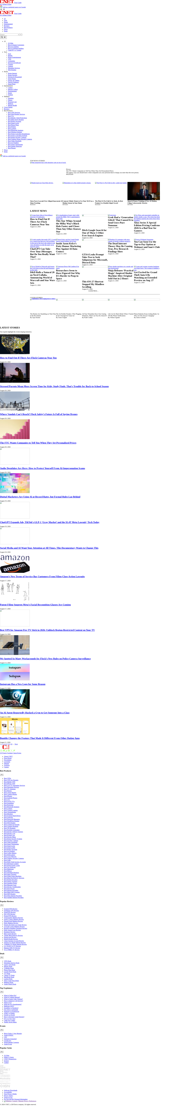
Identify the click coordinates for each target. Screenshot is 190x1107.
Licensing (7, 762)
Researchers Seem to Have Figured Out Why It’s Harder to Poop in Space (68, 274)
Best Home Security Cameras (17, 137)
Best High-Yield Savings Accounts (15, 862)
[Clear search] (19, 35)
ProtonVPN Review (10, 916)
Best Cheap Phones (10, 792)
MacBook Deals (9, 977)
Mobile (10, 55)
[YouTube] (4, 751)
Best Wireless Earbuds (15, 132)
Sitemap (6, 763)
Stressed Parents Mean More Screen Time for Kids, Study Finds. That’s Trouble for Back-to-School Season (54, 386)
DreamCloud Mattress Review (13, 921)
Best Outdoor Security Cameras (14, 858)
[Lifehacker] (5, 1077)
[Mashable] (5, 1079)
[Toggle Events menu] (2, 1030)
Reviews (6, 26)
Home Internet (12, 73)
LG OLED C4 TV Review (12, 946)
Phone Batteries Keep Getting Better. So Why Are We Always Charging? (146, 315)
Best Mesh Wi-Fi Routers (16, 119)
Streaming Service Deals (11, 963)
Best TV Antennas (10, 789)
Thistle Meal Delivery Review (13, 935)
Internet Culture (13, 89)
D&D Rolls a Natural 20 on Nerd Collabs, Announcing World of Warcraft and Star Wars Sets (42, 277)
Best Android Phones (10, 798)
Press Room (7, 758)
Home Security (12, 75)
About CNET (8, 756)
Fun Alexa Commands (11, 1010)
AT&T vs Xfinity (9, 1013)
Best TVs (11, 116)
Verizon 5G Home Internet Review (15, 942)
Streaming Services (14, 68)
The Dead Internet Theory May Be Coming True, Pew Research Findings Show (120, 247)
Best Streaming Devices (11, 787)
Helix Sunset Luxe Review (12, 930)
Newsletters (7, 760)
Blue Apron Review (10, 934)
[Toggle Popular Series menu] (2, 1052)
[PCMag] (3, 1073)
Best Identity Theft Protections (17, 118)
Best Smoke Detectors (15, 146)
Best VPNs (7, 778)
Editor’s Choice (9, 1057)
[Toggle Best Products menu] (2, 775)
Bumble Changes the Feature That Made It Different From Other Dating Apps (40, 738)
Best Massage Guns (10, 885)
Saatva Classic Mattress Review (14, 919)
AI (5, 18)
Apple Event (8, 1044)
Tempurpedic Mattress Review (13, 918)
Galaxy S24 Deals (9, 964)
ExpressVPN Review (10, 909)
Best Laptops (12, 128)
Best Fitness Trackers (10, 881)
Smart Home (12, 79)
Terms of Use (8, 1097)
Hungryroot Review (10, 937)
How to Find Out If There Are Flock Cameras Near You (40, 222)
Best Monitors (8, 814)
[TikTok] (7, 751)
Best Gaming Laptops (11, 810)
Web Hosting (12, 70)
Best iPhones (8, 796)
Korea (19, 753)
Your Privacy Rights (10, 1094)
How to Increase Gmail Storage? (14, 1017)
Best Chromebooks (10, 812)
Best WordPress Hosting (11, 821)
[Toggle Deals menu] (2, 958)
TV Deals (7, 973)
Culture (10, 87)
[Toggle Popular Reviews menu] (2, 905)
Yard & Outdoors (13, 82)
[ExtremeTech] (5, 1083)
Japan (15, 753)
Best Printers (12, 127)
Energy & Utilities (13, 80)
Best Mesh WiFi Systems (12, 892)
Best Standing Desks (10, 883)
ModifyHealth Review (11, 939)
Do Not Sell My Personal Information (16, 1099)
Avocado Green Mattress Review (14, 926)
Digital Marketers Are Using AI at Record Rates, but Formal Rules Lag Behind (40, 496)
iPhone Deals (8, 966)
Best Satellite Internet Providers (14, 897)
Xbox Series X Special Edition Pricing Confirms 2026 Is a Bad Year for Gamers (147, 226)
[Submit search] (21, 35)
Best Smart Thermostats (15, 144)
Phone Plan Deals (9, 970)
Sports (10, 93)
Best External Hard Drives (12, 816)
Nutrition (11, 98)
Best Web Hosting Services (16, 114)
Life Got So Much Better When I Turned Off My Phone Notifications (120, 315)
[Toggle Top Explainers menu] (2, 992)
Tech (5, 20)
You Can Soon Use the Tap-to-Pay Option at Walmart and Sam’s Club (147, 244)
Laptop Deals (8, 979)
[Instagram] (1, 751)
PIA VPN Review (9, 914)
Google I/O (7, 1040)
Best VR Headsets (9, 828)
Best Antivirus (8, 817)
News (6, 29)
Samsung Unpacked (10, 1039)
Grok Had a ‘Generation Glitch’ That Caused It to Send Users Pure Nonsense (120, 221)
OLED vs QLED (9, 1015)
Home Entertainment (14, 57)
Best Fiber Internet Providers (13, 896)
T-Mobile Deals (9, 968)
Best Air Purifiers (13, 143)
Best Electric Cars (9, 833)
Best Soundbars (9, 803)
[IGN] (5, 1087)
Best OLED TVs (9, 801)
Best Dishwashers (9, 855)
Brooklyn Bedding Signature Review (15, 928)
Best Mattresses (9, 869)
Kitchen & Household (15, 77)
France (4, 753)
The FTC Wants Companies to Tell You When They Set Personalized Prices (90, 171)
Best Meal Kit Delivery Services (14, 878)
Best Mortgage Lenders (11, 864)
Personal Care (12, 102)
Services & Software (14, 63)
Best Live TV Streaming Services (14, 785)
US (1, 753)
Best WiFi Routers (9, 894)
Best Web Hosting (9, 823)
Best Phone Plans (13, 125)
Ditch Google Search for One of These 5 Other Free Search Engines (94, 233)
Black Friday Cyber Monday (13, 1033)
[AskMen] (5, 1081)
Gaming (10, 64)
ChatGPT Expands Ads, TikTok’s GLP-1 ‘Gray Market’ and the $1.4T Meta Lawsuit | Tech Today (49, 522)
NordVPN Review (10, 912)
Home (6, 22)
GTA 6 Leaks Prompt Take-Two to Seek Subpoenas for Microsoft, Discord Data (95, 258)
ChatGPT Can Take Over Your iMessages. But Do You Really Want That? (42, 253)
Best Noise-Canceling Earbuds (17, 135)
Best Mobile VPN (9, 782)
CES (5, 1037)
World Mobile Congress (11, 1042)
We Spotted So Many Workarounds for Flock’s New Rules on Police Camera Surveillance (45, 658)
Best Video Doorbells (14, 141)
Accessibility (8, 1092)
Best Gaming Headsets (11, 826)
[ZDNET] (5, 1070)
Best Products (8, 27)
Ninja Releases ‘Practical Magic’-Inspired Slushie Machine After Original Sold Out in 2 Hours (120, 274)
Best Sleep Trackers (10, 874)
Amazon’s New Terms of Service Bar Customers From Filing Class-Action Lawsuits (42, 576)
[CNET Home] (6, 748)
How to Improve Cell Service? (13, 1001)
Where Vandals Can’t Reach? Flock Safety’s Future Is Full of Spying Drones (38, 414)
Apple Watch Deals (10, 984)
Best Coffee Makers (10, 853)
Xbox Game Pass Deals (11, 980)
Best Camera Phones (10, 794)
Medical (10, 103)
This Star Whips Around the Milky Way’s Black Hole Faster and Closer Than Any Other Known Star (68, 226)
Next (100, 291)
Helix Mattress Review (11, 923)
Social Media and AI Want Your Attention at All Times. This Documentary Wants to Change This (49, 548)
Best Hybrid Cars (9, 835)
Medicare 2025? (9, 1006)
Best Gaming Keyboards (11, 824)
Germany (10, 753)
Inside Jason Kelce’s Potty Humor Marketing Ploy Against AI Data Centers (68, 247)
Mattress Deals (8, 982)
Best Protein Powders (10, 880)
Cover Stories (8, 107)
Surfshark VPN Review (11, 910)
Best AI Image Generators (16, 45)
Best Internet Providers (11, 890)
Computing (11, 61)
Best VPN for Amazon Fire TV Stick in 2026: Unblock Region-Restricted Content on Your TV (47, 630)
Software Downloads (10, 1090)
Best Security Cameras (11, 840)
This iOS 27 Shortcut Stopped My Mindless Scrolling (93, 284)
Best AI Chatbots (13, 47)
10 (96, 291)
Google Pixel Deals (10, 972)
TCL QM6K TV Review (12, 950)
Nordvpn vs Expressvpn (11, 1011)
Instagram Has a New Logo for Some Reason (22, 684)
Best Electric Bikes (10, 837)
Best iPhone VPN (9, 784)
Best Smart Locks (13, 123)
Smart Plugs (11, 84)
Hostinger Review (9, 932)
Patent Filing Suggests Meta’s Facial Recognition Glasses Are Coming (35, 604)
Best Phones (12, 148)
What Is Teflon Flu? (10, 995)
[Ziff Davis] (2, 1068)
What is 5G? (8, 1002)
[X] (11, 751)
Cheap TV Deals (9, 975)
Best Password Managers (12, 819)
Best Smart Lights (9, 848)
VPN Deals (7, 961)
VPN (9, 59)
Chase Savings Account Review (14, 941)
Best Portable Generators (11, 830)
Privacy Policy (8, 1096)
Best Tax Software (10, 867)
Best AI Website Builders (16, 48)
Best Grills (7, 860)
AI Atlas (10, 43)
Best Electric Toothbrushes (12, 887)
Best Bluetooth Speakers (15, 130)
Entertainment (8, 24)
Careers (6, 767)
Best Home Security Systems (13, 839)
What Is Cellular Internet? (12, 997)
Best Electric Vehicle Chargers (13, 832)
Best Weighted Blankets (11, 872)
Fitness (10, 100)
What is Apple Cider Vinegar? (13, 999)
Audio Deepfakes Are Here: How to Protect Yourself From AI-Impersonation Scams (42, 468)
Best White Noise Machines (12, 876)
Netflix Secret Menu (10, 1022)
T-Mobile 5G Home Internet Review (15, 944)
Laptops (10, 66)
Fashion (10, 95)
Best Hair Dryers (9, 888)
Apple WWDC (8, 1035)
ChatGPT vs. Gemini (14, 50)
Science (6, 1061)
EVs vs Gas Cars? (9, 1018)
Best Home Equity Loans (12, 865)
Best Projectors (8, 805)
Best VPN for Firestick (11, 780)
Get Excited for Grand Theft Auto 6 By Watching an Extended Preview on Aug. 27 (145, 276)
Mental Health (12, 105)
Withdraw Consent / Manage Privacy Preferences (21, 1101)
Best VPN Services (14, 112)
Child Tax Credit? (9, 1020)
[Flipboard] (14, 751)
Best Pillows (8, 871)
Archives (7, 765)
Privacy (68, 169)
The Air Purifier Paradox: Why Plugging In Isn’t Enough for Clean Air (68, 315)
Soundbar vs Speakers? (11, 1008)
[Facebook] (9, 751)
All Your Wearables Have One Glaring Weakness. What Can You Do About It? (94, 315)
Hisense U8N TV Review (12, 948)
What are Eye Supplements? (13, 1004)
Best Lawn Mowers (10, 856)
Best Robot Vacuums (14, 121)
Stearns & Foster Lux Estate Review (15, 925)
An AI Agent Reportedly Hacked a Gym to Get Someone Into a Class (34, 712)
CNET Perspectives (10, 1059)
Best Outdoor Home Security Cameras (20, 139)
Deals (6, 31)
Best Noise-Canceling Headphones (19, 134)
